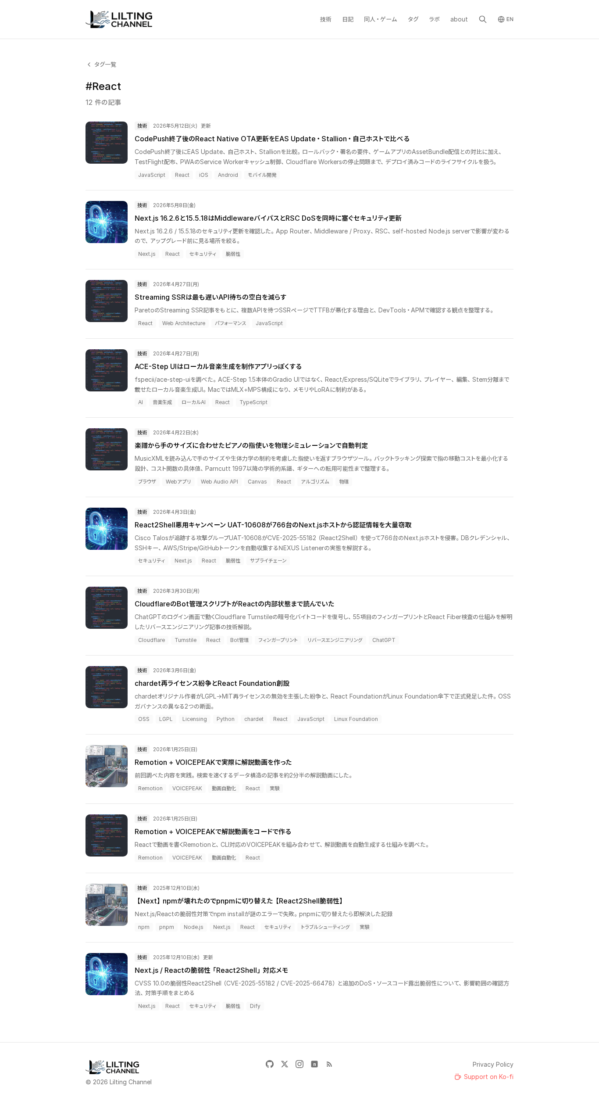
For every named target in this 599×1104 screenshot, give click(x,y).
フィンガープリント (278, 640)
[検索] (482, 19)
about (459, 19)
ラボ (434, 19)
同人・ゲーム (380, 19)
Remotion (150, 788)
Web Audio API (219, 481)
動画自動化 (224, 788)
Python (226, 719)
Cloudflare (151, 640)
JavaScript (151, 175)
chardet (254, 719)
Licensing (194, 719)
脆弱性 (233, 254)
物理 (344, 481)
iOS (203, 175)
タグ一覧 (105, 64)
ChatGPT (384, 640)
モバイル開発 (262, 175)
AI (140, 402)
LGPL (166, 719)
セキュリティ (202, 254)
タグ (413, 19)
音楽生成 (162, 402)
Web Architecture (183, 323)
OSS (144, 719)
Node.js (193, 927)
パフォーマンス (230, 323)
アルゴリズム (315, 481)
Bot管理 (239, 640)
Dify (255, 1006)
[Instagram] (299, 1064)
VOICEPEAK (187, 788)
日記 (347, 19)
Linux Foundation (356, 719)
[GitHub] (269, 1064)
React (182, 175)
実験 (274, 788)
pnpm (166, 927)
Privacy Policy (493, 1064)
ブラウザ (147, 481)
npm (144, 927)
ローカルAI (194, 402)
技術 (326, 19)
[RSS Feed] (329, 1064)
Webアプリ (178, 481)
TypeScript (253, 402)
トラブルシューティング (325, 927)
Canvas (257, 481)
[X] (284, 1064)
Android (228, 175)
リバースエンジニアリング (335, 640)
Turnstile (185, 640)
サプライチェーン (268, 560)
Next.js (147, 254)
